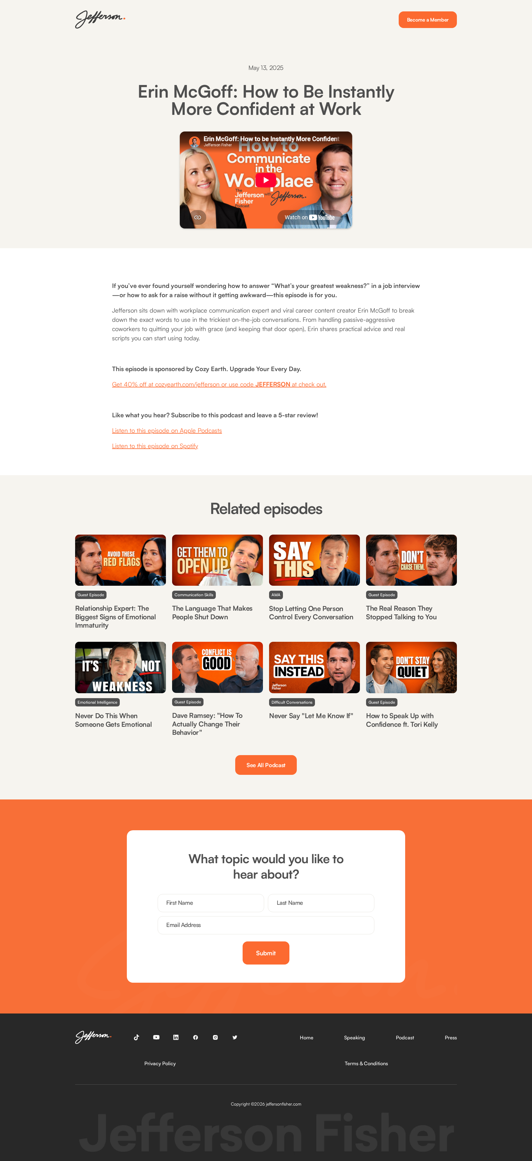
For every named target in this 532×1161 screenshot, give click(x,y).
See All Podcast (266, 765)
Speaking (354, 1037)
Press (451, 1037)
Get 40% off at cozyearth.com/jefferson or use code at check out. (219, 384)
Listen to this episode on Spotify (155, 446)
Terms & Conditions (366, 1063)
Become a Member (428, 20)
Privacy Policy (160, 1063)
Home (306, 1037)
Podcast (405, 1037)
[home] (100, 19)
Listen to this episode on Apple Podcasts (167, 430)
